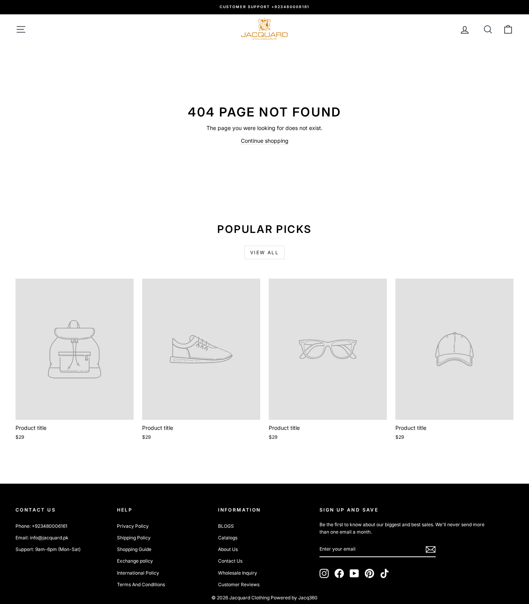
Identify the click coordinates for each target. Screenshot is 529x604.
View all (264, 252)
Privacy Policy (133, 526)
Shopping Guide (134, 549)
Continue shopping (265, 140)
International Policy (138, 573)
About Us (228, 549)
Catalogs (227, 538)
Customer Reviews (238, 584)
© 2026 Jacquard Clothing (240, 598)
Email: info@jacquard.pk (42, 538)
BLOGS (226, 526)
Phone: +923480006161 (41, 526)
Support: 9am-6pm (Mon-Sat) (48, 549)
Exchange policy (135, 561)
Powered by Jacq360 (294, 598)
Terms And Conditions (141, 584)
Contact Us (230, 561)
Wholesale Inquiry (237, 573)
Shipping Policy (134, 538)
